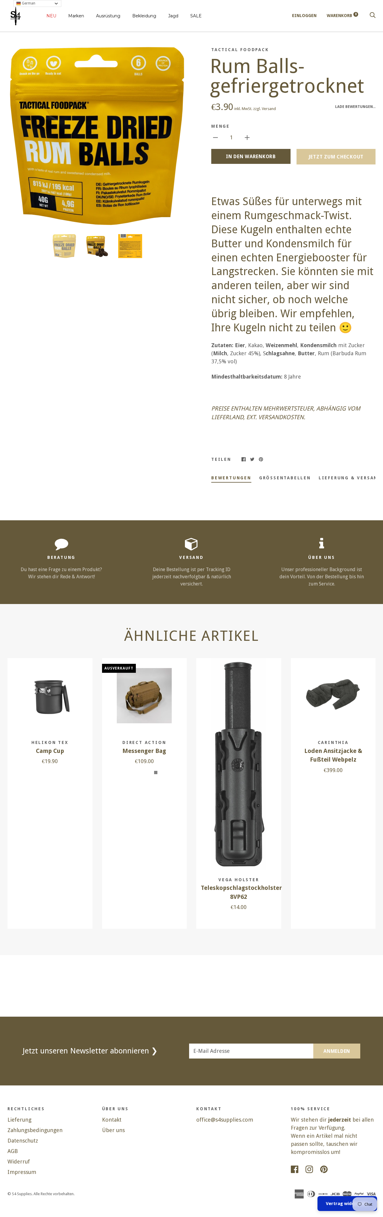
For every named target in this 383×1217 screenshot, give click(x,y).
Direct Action (144, 742)
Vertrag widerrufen (347, 1203)
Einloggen (304, 15)
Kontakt (111, 1120)
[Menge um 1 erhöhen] (247, 137)
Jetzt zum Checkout (336, 157)
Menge (220, 126)
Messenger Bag (144, 751)
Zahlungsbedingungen (35, 1130)
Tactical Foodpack (240, 49)
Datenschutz (22, 1140)
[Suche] (373, 15)
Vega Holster (238, 879)
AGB (12, 1151)
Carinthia (333, 742)
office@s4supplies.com (224, 1120)
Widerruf (18, 1161)
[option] (97, 136)
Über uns (113, 1130)
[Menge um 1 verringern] (215, 137)
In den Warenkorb (251, 156)
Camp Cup (50, 751)
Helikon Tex (50, 742)
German (28, 3)
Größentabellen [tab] (285, 477)
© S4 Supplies (19, 1194)
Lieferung (19, 1120)
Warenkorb (342, 15)
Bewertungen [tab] (231, 477)
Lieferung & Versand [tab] (350, 477)
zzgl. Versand (264, 108)
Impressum (21, 1172)
